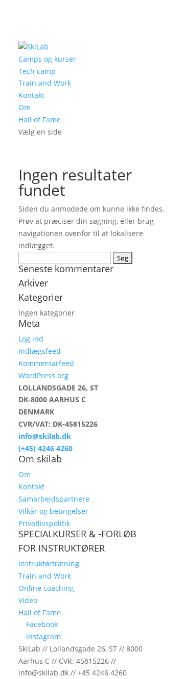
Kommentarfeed (46, 363)
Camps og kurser (47, 59)
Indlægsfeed (39, 351)
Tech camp (37, 71)
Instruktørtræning (48, 563)
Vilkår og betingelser (53, 511)
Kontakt (31, 95)
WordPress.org (43, 375)
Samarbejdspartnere (53, 499)
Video (27, 600)
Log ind (30, 339)
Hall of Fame (39, 119)
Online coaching (46, 588)
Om (24, 107)
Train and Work (44, 83)
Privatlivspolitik (44, 523)
